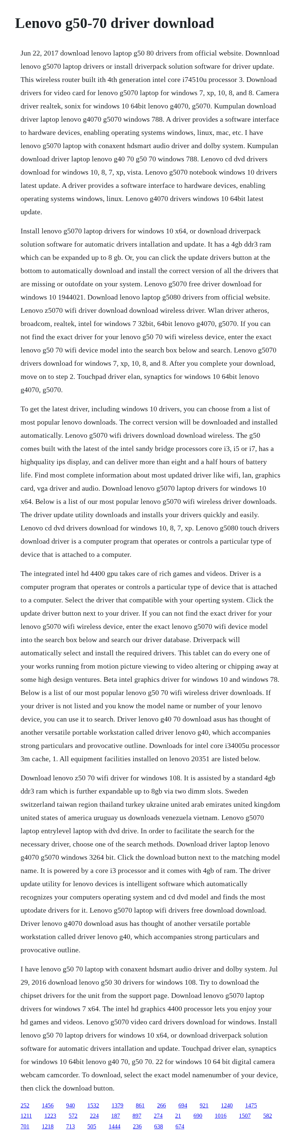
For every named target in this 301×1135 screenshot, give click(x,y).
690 (197, 1116)
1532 (93, 1105)
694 (182, 1105)
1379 (117, 1105)
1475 (251, 1105)
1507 (245, 1116)
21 (178, 1116)
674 (179, 1126)
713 (70, 1126)
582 (267, 1116)
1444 (114, 1126)
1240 (227, 1105)
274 (158, 1116)
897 (137, 1116)
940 (70, 1105)
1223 (50, 1116)
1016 (220, 1116)
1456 (48, 1105)
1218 (48, 1126)
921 (204, 1105)
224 (94, 1116)
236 (137, 1126)
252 (25, 1105)
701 (25, 1126)
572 (73, 1116)
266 (161, 1105)
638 (158, 1126)
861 (140, 1105)
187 (115, 1116)
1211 (26, 1116)
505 (91, 1126)
